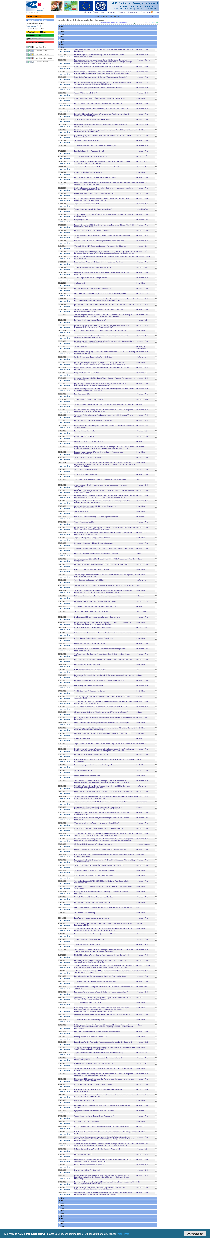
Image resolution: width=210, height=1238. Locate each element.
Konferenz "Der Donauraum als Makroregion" (90, 320)
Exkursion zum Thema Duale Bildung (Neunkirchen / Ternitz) (95, 934)
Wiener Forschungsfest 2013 (84, 522)
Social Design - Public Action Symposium (88, 457)
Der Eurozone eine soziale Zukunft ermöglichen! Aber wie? (94, 193)
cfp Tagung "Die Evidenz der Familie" (87, 1121)
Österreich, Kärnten (143, 60)
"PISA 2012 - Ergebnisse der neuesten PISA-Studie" (92, 119)
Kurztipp (155, 16)
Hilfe (102, 12)
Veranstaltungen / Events (37, 20)
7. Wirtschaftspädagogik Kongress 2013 (88, 944)
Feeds (157, 12)
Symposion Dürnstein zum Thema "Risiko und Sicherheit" (94, 1111)
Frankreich (140, 854)
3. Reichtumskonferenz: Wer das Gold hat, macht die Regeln (95, 146)
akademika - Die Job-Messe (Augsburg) (88, 172)
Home (89, 12)
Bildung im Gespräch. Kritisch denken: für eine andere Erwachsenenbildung (100, 849)
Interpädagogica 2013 (81, 220)
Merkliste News (41, 47)
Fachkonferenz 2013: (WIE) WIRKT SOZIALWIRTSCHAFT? (95, 177)
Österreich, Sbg (141, 183)
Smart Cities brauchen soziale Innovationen (89, 1165)
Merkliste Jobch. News (44, 58)
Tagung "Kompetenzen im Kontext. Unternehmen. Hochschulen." (96, 167)
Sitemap (112, 12)
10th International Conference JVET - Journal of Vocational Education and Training (102, 633)
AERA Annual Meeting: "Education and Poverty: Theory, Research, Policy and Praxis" (103, 907)
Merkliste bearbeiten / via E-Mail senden (113, 23)
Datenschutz (147, 12)
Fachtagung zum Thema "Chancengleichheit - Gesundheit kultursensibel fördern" (102, 1126)
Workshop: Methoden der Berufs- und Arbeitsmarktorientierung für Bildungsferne (102, 1014)
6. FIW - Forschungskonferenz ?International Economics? (94, 1084)
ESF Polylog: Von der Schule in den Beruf (88, 686)
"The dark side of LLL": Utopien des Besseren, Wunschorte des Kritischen (100, 246)
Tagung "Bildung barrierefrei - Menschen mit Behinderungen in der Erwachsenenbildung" (104, 744)
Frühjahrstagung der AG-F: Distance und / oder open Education (96, 765)
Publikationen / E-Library (37, 32)
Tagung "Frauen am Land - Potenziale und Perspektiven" (94, 1116)
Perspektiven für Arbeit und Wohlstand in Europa (91, 754)
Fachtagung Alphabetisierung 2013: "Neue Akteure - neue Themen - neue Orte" (101, 330)
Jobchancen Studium (36, 42)
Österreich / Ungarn (143, 844)
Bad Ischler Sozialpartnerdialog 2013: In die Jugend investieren (96, 517)
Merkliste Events (41, 51)
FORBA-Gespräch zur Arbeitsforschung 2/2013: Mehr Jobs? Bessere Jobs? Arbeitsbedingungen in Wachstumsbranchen (100, 961)
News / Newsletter (34, 16)
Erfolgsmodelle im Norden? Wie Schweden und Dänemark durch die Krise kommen (103, 791)
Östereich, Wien (142, 209)
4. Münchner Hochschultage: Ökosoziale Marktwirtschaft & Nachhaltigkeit (99, 98)
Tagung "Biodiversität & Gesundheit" (86, 204)
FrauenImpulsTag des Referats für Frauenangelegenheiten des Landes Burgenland (103, 1042)
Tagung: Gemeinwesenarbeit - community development (93, 267)
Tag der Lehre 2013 (81, 346)
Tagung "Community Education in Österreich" (90, 939)
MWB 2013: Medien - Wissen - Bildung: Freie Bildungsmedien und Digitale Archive (102, 955)
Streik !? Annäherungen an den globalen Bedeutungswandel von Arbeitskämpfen (101, 722)
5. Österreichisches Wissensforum (86, 474)
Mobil (96, 12)
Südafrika (139, 923)
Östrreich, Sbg (141, 987)
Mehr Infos (123, 1233)
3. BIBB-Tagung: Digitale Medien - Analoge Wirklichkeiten (93, 638)
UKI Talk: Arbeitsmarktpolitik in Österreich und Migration (93, 897)
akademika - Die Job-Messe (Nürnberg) (88, 775)
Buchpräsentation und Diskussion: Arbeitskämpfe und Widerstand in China (100, 976)
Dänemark (140, 733)
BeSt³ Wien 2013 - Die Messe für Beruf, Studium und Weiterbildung (97, 1031)
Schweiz (139, 559)
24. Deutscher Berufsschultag (84, 913)
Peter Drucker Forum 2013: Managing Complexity (91, 230)
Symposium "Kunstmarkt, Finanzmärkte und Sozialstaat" (93, 543)
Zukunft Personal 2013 (82, 511)
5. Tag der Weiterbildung (82, 738)
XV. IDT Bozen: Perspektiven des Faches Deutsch (91, 612)
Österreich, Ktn (141, 532)
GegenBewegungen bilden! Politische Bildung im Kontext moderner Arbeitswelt (101, 109)
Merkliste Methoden (42, 62)
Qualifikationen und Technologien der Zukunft (89, 691)
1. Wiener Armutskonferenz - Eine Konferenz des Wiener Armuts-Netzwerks (100, 707)
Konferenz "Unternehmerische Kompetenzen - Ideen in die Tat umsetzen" (99, 680)
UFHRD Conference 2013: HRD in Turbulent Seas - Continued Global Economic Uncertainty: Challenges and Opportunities (102, 787)
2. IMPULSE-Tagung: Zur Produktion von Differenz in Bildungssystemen (99, 828)
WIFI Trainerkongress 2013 (83, 770)
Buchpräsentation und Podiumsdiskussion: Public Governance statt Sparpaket (101, 564)
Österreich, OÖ (141, 156)
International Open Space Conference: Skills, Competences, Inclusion (98, 87)
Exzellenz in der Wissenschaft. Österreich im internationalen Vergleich (98, 262)
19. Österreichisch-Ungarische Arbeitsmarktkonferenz (93, 844)
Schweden (140, 596)
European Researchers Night (84, 431)
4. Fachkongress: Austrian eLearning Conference (91, 278)
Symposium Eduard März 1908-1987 (87, 140)
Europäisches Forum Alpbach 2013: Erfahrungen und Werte (95, 601)
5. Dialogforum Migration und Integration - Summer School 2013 (96, 606)
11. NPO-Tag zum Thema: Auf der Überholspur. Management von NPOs (99, 865)
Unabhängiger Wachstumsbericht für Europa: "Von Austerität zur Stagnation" (100, 77)
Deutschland (140, 98)
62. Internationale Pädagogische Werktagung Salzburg (93, 627)
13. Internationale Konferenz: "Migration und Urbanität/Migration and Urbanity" (101, 712)
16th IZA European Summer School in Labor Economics (93, 876)
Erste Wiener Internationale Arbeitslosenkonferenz (91, 918)
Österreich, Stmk (142, 72)
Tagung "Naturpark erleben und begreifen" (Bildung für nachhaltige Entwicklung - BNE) (104, 404)
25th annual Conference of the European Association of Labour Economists (100, 480)
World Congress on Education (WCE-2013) (89, 580)
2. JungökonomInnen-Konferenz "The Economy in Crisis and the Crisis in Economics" (104, 548)
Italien (138, 480)
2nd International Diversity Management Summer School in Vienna (97, 617)
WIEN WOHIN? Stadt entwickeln (85, 469)
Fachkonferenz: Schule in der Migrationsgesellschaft (92, 902)
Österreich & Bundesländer (141, 347)
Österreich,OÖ (141, 161)
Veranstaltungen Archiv (34, 26)
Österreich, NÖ (141, 251)
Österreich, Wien (142, 49)
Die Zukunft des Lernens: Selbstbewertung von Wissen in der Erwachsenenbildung (103, 659)
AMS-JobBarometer (35, 39)
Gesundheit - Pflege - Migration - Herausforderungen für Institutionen (98, 66)
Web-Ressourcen (34, 35)
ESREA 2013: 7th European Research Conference (91, 569)
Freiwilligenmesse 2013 (82, 394)
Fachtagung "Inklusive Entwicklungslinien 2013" (90, 1037)
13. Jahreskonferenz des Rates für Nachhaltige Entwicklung (95, 870)
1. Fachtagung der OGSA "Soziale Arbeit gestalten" (91, 156)
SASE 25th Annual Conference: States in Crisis (90, 670)
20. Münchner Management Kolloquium (87, 1002)
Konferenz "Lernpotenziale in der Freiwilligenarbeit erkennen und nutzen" (99, 241)
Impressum (133, 12)
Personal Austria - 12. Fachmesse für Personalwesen (92, 288)
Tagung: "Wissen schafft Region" (85, 93)
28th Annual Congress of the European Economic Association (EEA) (97, 596)
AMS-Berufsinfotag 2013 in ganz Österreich (89, 441)
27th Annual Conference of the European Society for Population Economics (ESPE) (102, 733)
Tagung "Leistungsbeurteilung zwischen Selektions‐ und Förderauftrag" (98, 1052)
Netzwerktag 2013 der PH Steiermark (87, 1170)
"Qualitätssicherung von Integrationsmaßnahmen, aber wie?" (95, 981)
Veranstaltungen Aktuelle (35, 23)
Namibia (139, 807)
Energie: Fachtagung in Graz (84, 1154)
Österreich (140, 441)
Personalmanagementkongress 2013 (87, 664)
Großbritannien (141, 357)
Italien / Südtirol (141, 612)
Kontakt (123, 12)
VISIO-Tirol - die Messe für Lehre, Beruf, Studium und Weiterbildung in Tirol (100, 293)
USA (138, 907)
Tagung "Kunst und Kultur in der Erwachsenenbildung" (93, 209)
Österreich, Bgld (142, 399)
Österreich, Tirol (142, 82)
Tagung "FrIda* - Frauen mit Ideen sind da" (89, 399)
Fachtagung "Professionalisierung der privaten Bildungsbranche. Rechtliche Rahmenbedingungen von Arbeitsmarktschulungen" (100, 384)
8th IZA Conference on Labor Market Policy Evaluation (93, 357)
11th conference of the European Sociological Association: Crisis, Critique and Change (104, 585)
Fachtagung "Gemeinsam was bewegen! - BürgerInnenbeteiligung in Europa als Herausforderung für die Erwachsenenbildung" (101, 199)
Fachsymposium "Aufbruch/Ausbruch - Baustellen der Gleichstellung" (98, 103)
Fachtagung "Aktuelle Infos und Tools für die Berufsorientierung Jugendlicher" (101, 992)
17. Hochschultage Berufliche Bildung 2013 (89, 1019)
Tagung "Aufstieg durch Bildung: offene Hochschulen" (92, 538)
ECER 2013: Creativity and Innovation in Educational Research (96, 553)
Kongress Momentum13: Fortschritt (86, 373)
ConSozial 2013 (79, 283)
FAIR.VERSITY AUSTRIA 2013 (84, 436)
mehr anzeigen (65, 51)
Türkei (138, 553)
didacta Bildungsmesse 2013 (84, 1100)
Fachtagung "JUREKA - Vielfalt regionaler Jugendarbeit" (93, 420)
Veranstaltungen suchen (35, 29)
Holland (139, 696)
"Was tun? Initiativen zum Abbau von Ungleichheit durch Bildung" (96, 823)
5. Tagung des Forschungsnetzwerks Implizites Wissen (93, 1063)
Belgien (138, 1182)
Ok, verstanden (195, 1233)
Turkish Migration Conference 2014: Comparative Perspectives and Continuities (101, 802)
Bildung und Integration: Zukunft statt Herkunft (90, 643)
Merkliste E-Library (42, 54)
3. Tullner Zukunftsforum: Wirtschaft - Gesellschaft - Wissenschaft (97, 1149)
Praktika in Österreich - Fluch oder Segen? (89, 151)
